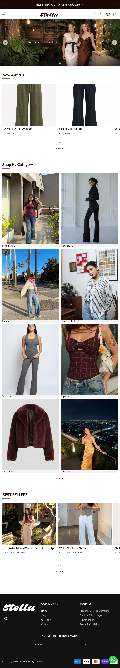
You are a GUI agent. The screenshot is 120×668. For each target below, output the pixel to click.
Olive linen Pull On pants (18, 128)
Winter (6, 471)
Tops (63, 396)
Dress (64, 471)
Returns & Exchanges (91, 615)
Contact (45, 624)
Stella (16, 661)
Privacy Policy (87, 620)
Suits (5, 396)
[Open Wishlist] (108, 14)
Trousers (65, 245)
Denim (6, 321)
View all (60, 148)
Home (44, 610)
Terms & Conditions (90, 624)
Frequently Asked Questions (94, 610)
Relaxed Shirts (68, 321)
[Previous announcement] (5, 4)
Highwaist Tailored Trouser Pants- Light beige (29, 548)
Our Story (46, 620)
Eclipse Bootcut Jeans (71, 128)
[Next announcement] (114, 4)
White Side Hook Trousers (74, 548)
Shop (44, 615)
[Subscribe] (84, 644)
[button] (3, 14)
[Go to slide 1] (60, 63)
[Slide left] (53, 142)
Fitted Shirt (8, 245)
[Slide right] (66, 142)
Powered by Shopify (32, 661)
